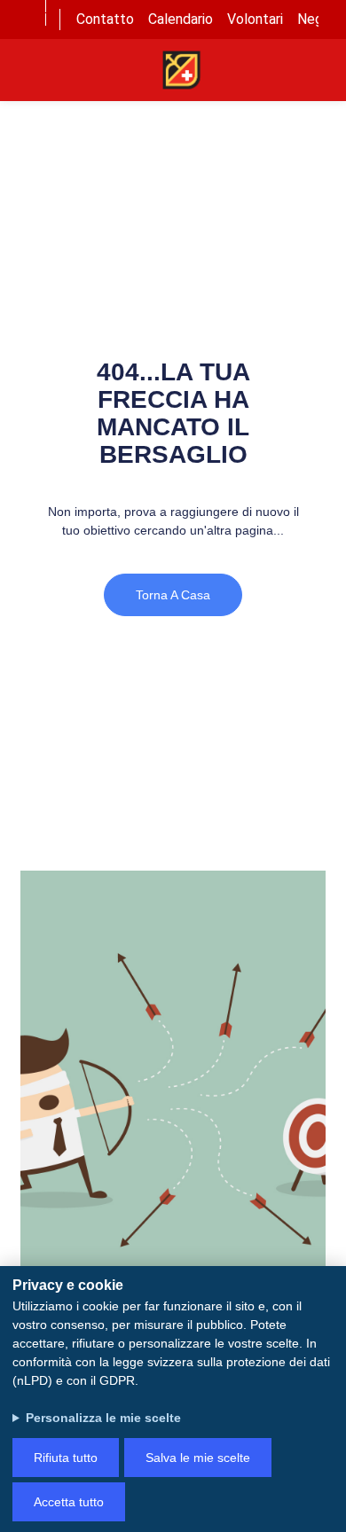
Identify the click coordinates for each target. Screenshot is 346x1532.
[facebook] (28, 6)
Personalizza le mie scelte (103, 1418)
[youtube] (28, 19)
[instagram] (29, 33)
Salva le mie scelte (197, 1457)
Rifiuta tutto (66, 1457)
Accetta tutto (69, 1502)
